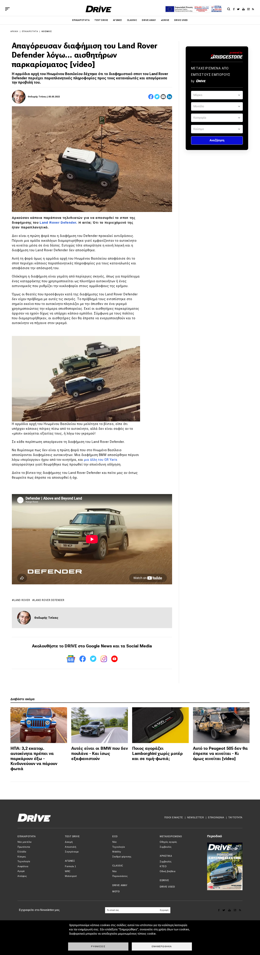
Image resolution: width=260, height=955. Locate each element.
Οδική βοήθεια (168, 871)
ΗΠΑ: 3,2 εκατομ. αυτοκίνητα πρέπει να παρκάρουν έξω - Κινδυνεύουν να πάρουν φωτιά (33, 758)
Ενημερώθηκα (162, 946)
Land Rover (22, 600)
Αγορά (21, 871)
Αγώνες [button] (70, 861)
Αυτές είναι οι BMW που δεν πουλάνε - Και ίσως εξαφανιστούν (99, 753)
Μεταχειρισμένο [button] (171, 836)
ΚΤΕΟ (163, 866)
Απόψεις (22, 876)
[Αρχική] (99, 9)
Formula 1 (70, 866)
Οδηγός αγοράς (168, 842)
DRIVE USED (181, 20)
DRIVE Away (149, 20)
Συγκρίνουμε (72, 851)
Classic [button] (117, 865)
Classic (132, 20)
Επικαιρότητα (80, 20)
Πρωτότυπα (24, 847)
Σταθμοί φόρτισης (121, 856)
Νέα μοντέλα (25, 842)
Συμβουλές (166, 847)
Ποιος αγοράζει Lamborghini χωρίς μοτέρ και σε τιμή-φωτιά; (157, 753)
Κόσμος (47, 31)
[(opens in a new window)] (234, 9)
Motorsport (71, 876)
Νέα (114, 842)
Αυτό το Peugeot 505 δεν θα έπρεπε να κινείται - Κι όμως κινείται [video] (220, 753)
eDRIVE (165, 20)
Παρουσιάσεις (120, 876)
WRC (68, 871)
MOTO (116, 891)
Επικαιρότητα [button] (27, 836)
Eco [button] (115, 836)
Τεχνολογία (24, 861)
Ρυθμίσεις (98, 946)
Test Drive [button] (72, 836)
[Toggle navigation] (7, 9)
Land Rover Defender (49, 600)
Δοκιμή (69, 842)
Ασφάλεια (23, 866)
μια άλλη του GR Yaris (100, 459)
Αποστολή (70, 847)
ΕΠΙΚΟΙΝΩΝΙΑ (216, 817)
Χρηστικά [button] (166, 856)
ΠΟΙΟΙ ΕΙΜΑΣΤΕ (173, 817)
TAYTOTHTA (235, 817)
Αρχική (14, 31)
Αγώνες (117, 20)
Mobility (116, 851)
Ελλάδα (22, 851)
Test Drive (101, 20)
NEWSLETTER (195, 817)
